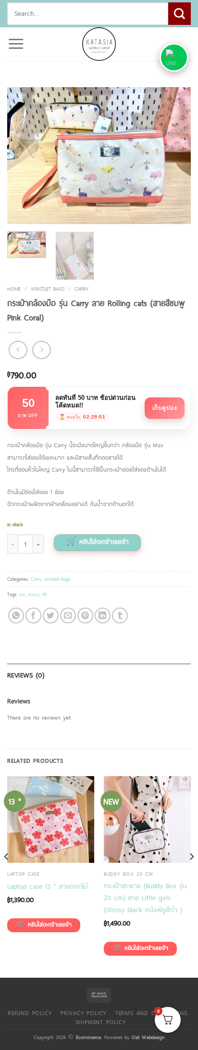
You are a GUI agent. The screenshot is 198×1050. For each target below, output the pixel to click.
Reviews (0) (25, 675)
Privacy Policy (83, 1012)
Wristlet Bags (47, 288)
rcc (22, 594)
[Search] (179, 13)
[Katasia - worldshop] (99, 44)
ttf (44, 594)
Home (14, 288)
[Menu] (16, 44)
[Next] (175, 155)
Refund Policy (29, 1012)
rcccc (33, 594)
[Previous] (23, 155)
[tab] (99, 675)
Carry (81, 288)
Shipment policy (100, 1021)
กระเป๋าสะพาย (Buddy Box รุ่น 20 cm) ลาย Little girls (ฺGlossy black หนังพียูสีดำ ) (145, 898)
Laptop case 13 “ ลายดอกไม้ (47, 886)
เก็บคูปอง (164, 408)
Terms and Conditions (151, 1012)
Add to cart (97, 542)
